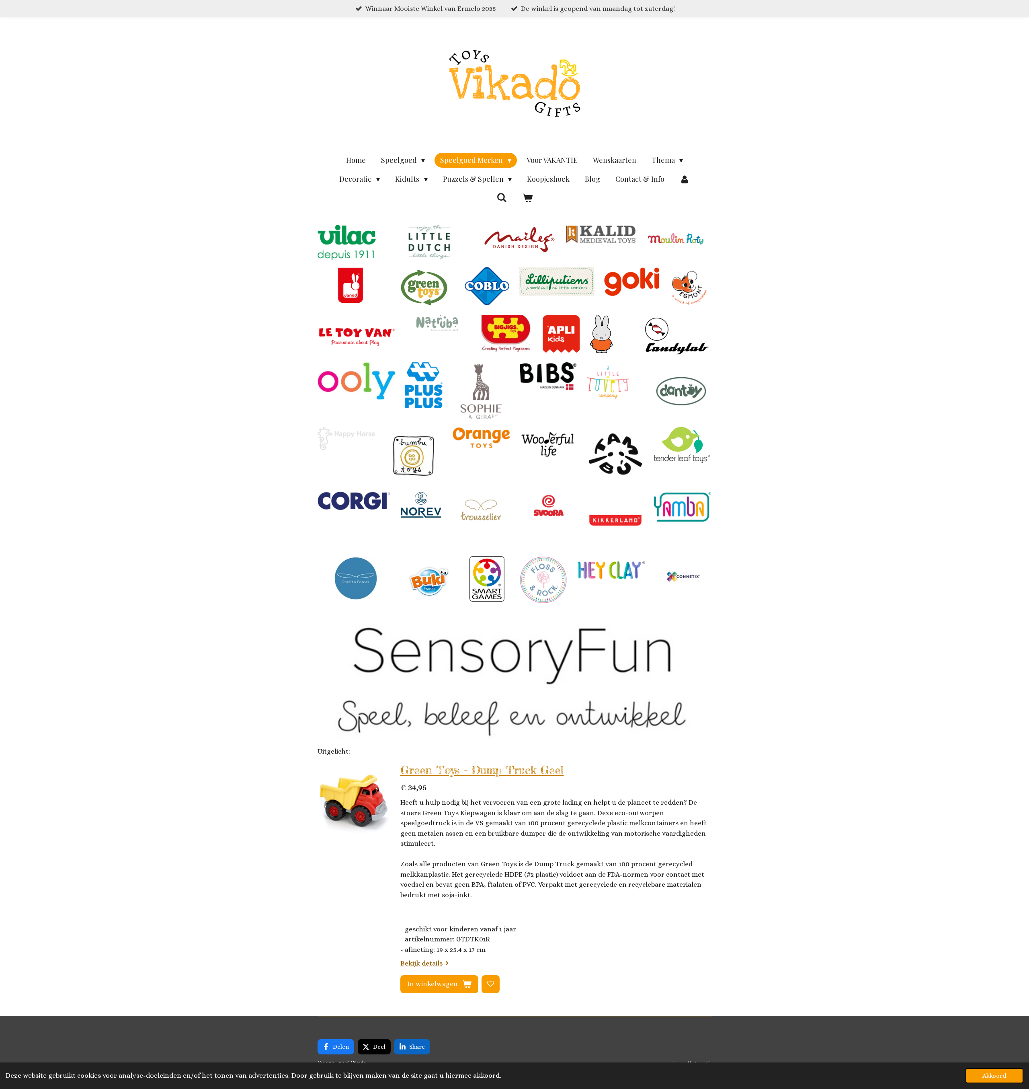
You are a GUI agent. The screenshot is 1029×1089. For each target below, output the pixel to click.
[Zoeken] (501, 197)
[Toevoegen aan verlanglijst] (491, 984)
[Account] (684, 179)
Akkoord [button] (994, 1075)
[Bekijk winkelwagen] (527, 198)
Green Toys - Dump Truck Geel (482, 770)
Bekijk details (421, 963)
